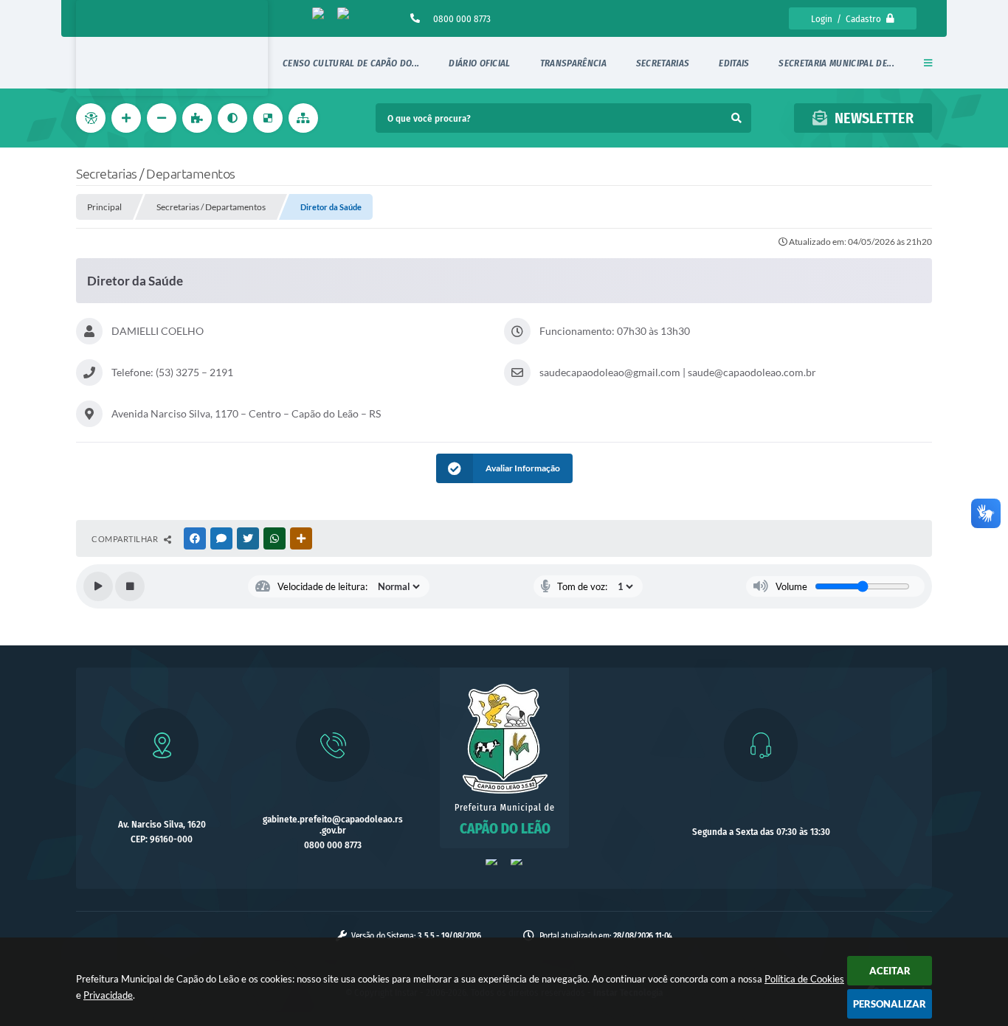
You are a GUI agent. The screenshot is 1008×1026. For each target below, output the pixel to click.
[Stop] (130, 586)
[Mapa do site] (305, 118)
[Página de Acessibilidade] (92, 118)
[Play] (98, 586)
